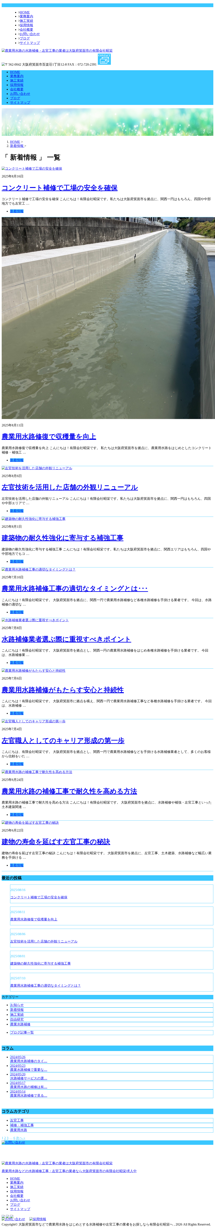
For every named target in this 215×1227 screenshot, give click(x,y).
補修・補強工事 (22, 1125)
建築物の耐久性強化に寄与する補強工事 (62, 538)
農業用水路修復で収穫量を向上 (49, 436)
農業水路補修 (20, 1024)
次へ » (20, 1138)
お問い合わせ (30, 34)
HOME (25, 12)
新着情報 (17, 211)
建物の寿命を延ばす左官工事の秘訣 (56, 841)
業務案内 (26, 16)
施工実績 (26, 20)
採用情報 (26, 25)
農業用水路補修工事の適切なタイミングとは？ (45, 985)
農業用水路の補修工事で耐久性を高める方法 (69, 791)
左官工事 (17, 1120)
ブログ (25, 38)
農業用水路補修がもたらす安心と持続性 (63, 690)
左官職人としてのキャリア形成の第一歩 (63, 740)
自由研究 (17, 1019)
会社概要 (26, 29)
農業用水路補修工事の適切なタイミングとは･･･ (75, 588)
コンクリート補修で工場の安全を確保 (60, 188)
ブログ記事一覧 (22, 1032)
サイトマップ (30, 43)
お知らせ (17, 1005)
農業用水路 (18, 1130)
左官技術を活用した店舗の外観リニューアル (70, 487)
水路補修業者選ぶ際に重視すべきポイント (66, 639)
